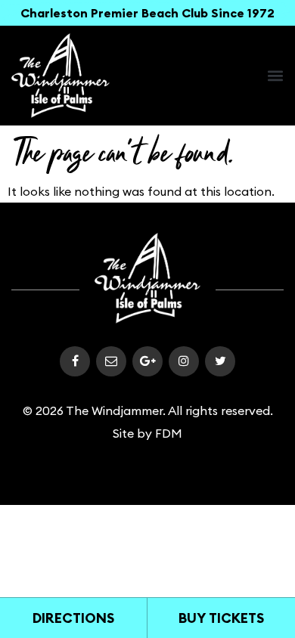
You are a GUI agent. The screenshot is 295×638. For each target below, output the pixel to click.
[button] (275, 75)
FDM (168, 433)
